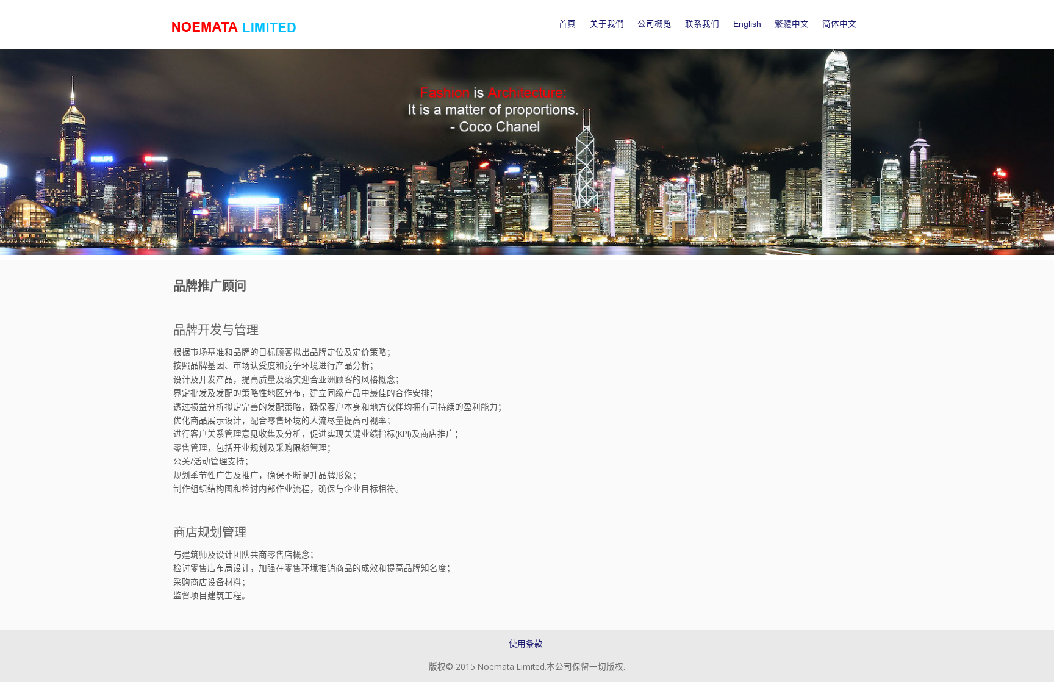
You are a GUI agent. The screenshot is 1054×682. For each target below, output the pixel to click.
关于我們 (607, 24)
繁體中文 (792, 24)
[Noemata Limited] (235, 27)
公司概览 (654, 24)
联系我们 (702, 24)
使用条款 (526, 643)
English (747, 24)
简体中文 (839, 24)
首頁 (567, 24)
